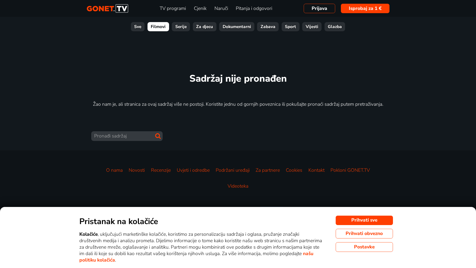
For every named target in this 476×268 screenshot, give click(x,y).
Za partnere (268, 170)
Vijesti (312, 27)
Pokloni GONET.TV (350, 170)
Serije (181, 27)
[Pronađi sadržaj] (158, 136)
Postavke (364, 247)
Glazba (335, 27)
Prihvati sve (364, 220)
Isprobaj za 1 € (365, 8)
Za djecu (204, 27)
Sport (290, 27)
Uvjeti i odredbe (193, 170)
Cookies (294, 170)
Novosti (137, 170)
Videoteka (238, 186)
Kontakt (316, 170)
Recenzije (161, 170)
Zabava (268, 27)
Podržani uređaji (233, 170)
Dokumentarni (237, 27)
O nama (114, 170)
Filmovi (158, 27)
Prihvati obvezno (364, 233)
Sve (137, 27)
